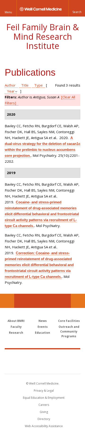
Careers (43, 405)
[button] (76, 8)
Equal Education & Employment (43, 398)
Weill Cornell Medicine (42, 356)
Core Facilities (69, 321)
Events (43, 327)
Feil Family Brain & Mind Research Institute (42, 36)
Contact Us (78, 301)
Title (25, 85)
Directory (44, 419)
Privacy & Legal (44, 391)
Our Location (7, 301)
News (42, 321)
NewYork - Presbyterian (42, 366)
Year (11, 91)
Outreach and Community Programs (69, 331)
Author (10, 85)
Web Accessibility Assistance (44, 426)
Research (16, 333)
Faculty (16, 327)
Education (42, 333)
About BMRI (16, 321)
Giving (44, 412)
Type (38, 85)
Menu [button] (8, 12)
